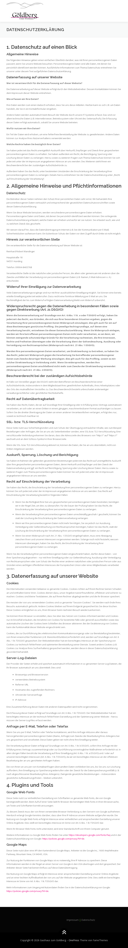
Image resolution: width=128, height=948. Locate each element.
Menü (119, 6)
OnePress (74, 940)
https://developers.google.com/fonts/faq (89, 834)
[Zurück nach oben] (64, 932)
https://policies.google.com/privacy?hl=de (63, 838)
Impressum (72, 919)
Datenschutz (88, 919)
